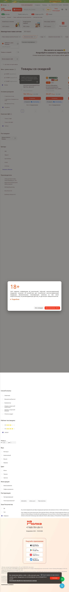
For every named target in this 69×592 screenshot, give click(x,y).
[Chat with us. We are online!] (62, 585)
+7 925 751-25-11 (34, 527)
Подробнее (15, 299)
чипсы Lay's (32, 501)
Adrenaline (24, 501)
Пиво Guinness (42, 501)
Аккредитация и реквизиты (7, 584)
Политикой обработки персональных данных (23, 580)
